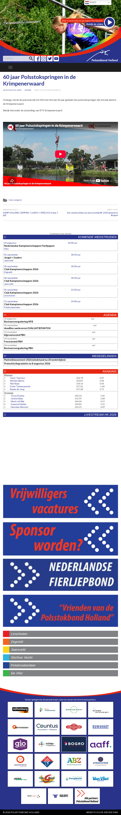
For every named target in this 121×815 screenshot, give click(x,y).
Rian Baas (15, 383)
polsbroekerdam (23, 665)
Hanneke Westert (20, 407)
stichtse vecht (21, 657)
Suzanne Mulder (18, 404)
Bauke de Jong (17, 389)
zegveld (17, 641)
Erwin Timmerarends (20, 386)
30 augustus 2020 (12, 90)
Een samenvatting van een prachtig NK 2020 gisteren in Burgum (92, 212)
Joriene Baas (17, 398)
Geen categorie (15, 200)
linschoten (19, 634)
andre (28, 90)
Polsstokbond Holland (25, 812)
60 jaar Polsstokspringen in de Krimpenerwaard (39, 80)
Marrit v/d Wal (17, 401)
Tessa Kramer (17, 395)
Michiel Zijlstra (17, 380)
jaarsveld (18, 649)
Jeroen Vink (111, 812)
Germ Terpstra (17, 378)
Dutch (92, 2)
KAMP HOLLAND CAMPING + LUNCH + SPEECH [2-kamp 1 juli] (30, 212)
